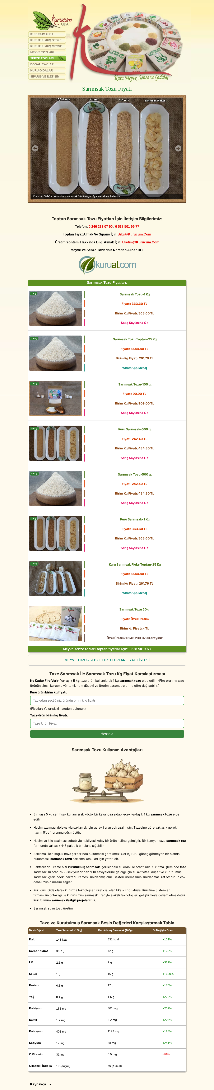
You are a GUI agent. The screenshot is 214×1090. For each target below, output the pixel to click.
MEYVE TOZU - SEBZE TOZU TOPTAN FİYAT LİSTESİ (107, 660)
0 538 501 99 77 (127, 226)
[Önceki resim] (35, 148)
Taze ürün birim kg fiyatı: (49, 715)
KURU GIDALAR (41, 70)
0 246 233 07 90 (101, 226)
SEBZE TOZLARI (42, 58)
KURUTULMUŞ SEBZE (45, 40)
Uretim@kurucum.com (140, 242)
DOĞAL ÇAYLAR (42, 64)
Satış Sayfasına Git (134, 322)
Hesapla (107, 734)
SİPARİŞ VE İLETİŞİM (45, 76)
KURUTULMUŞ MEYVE (46, 46)
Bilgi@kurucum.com (134, 234)
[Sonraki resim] (178, 148)
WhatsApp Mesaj (134, 368)
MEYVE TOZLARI (42, 52)
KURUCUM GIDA (42, 34)
